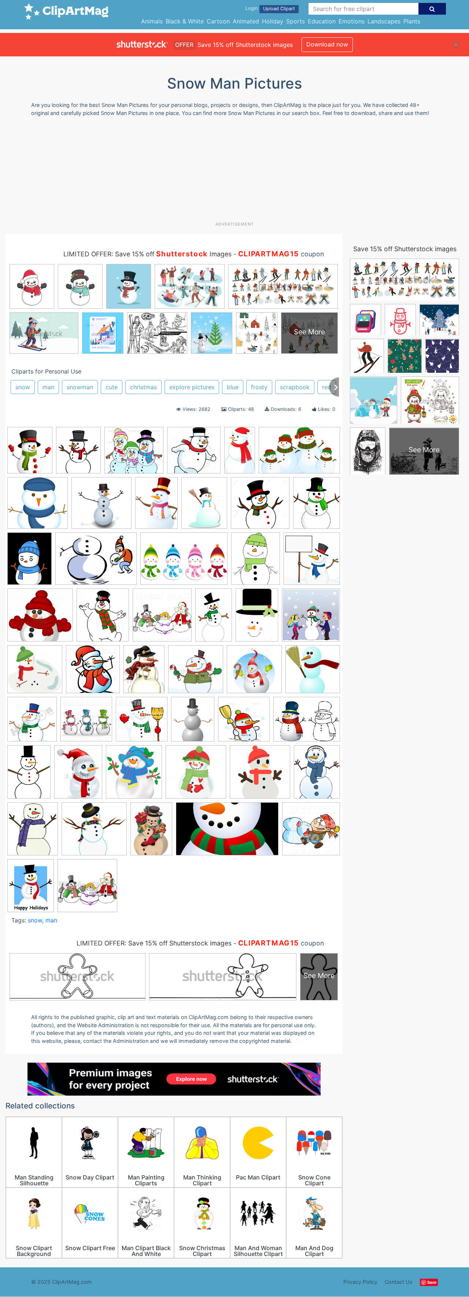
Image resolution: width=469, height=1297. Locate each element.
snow (22, 387)
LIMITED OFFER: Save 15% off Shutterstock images (154, 943)
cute (112, 387)
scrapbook (295, 387)
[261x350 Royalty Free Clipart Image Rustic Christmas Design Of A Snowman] (144, 673)
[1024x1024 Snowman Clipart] (86, 722)
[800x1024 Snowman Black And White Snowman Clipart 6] (317, 775)
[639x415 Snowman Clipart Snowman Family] (299, 453)
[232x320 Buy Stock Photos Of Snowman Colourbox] (156, 506)
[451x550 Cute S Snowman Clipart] (256, 562)
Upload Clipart (279, 8)
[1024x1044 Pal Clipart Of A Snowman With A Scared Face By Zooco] (92, 673)
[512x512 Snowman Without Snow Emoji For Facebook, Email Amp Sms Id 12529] (260, 775)
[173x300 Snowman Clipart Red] (240, 453)
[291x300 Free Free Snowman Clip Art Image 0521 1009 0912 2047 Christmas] (312, 561)
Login (251, 8)
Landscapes (384, 21)
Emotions (352, 21)
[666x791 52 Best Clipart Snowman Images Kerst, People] (30, 453)
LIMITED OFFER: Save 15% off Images (147, 254)
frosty (259, 387)
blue (233, 387)
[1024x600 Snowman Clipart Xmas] (227, 832)
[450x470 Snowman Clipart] (32, 722)
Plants (411, 21)
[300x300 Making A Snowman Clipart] (311, 617)
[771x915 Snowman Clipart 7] (33, 832)
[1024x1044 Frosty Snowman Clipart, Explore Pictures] (162, 618)
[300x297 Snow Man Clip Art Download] (313, 672)
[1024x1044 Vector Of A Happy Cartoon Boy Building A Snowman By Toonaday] (311, 832)
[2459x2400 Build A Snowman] (101, 506)
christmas (143, 387)
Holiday (272, 21)
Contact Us (399, 1282)
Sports (295, 21)
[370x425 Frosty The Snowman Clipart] (103, 618)
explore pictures (191, 387)
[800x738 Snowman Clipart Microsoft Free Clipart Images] (94, 832)
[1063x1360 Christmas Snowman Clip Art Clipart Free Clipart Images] (204, 506)
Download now (327, 44)
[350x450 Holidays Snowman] (30, 888)
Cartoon (218, 21)
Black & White (185, 21)
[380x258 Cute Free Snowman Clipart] (184, 562)
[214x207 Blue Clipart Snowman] (37, 506)
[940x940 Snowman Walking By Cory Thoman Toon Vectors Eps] (193, 453)
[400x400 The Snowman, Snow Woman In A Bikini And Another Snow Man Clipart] (87, 888)
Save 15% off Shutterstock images (405, 249)
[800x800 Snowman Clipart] (243, 722)
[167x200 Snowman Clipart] (192, 722)
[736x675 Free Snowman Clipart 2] (40, 618)
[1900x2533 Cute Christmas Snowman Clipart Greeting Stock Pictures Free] (29, 562)
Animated (246, 21)
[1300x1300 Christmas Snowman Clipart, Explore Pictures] (260, 506)
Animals (152, 21)
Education (322, 21)
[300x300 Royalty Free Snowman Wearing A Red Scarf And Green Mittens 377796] (196, 673)
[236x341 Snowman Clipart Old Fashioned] (151, 832)
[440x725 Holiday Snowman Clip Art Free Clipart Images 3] (214, 618)
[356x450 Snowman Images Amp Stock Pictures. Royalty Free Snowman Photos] (78, 775)
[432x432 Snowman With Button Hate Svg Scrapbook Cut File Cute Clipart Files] (196, 775)
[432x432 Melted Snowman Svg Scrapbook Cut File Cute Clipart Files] (35, 673)
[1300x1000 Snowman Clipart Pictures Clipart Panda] (307, 722)
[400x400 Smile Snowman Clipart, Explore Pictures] (254, 673)
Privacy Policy (360, 1282)
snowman (80, 387)
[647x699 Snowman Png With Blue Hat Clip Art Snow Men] (134, 775)
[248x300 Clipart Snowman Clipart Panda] (316, 505)
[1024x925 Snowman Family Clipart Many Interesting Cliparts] (134, 453)
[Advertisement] (234, 172)
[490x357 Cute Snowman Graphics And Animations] (96, 562)
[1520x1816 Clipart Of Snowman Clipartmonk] (78, 453)
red (326, 387)
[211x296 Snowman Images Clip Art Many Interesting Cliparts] (29, 775)
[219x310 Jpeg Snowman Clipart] (257, 618)
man (48, 387)
